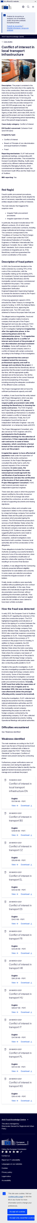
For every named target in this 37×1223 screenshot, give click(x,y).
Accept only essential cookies (22, 1218)
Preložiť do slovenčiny (14, 26)
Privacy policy (7, 1172)
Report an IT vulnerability (11, 1160)
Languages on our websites (12, 1164)
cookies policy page (15, 1197)
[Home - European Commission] (7, 6)
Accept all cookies (17, 1212)
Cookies (5, 1168)
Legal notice (6, 1176)
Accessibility (6, 1180)
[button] (15, 805)
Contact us (6, 1156)
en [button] (23, 7)
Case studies (8, 42)
